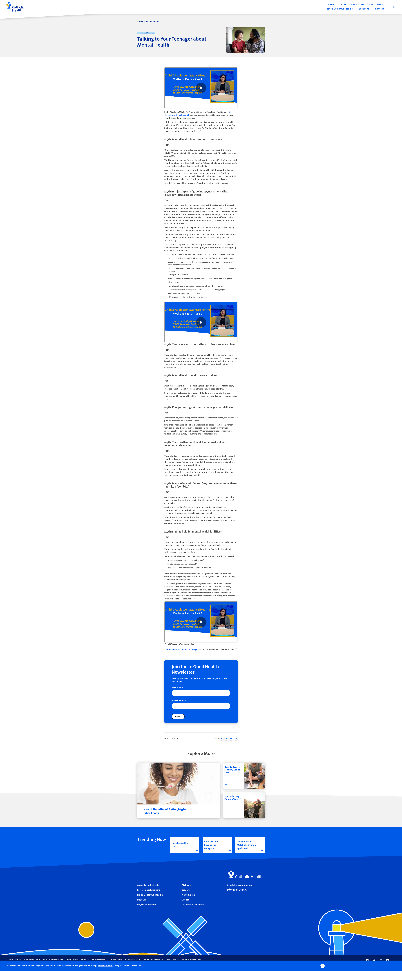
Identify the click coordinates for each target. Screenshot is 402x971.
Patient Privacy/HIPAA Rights (53, 959)
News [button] (371, 5)
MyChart (186, 885)
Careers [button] (380, 5)
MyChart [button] (331, 5)
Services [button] (379, 8)
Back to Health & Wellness (149, 21)
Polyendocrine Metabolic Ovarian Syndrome (246, 845)
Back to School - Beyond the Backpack (212, 845)
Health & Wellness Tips (180, 845)
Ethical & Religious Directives (153, 959)
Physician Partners (146, 904)
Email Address (178, 700)
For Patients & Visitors (148, 890)
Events (185, 899)
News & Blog (188, 894)
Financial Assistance (132, 959)
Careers (186, 890)
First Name (177, 687)
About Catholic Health (148, 885)
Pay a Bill (141, 899)
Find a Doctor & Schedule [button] (340, 8)
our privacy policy (105, 966)
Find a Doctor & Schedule (150, 894)
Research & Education (193, 904)
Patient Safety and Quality (191, 959)
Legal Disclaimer (15, 959)
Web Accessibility (173, 959)
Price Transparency (115, 959)
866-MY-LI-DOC (236, 889)
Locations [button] (364, 8)
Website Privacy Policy (32, 959)
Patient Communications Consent (93, 959)
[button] (244, 776)
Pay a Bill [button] (343, 5)
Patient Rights (72, 959)
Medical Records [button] (358, 5)
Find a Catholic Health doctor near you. (181, 649)
